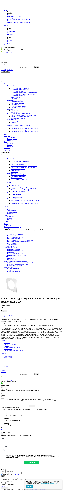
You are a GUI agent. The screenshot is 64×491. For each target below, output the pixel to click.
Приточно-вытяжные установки (20, 107)
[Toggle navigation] (1, 81)
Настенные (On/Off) (16, 121)
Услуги (6, 25)
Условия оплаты (11, 31)
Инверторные (14, 122)
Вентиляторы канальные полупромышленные (24, 92)
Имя (2, 392)
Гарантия (10, 34)
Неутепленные (15, 112)
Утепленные (14, 110)
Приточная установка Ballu (18, 103)
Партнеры (10, 43)
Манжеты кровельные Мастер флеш (21, 116)
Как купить (7, 27)
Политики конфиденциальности (44, 400)
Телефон (3, 395)
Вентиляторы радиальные (18, 95)
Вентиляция (10, 15)
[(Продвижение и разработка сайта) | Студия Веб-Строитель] (5, 384)
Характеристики (8, 315)
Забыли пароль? (16, 474)
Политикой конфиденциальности (48, 483)
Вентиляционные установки (19, 106)
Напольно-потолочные (17, 124)
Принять (29, 486)
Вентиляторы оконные (17, 91)
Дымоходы (10, 18)
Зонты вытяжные (15, 97)
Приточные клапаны (16, 104)
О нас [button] (5, 142)
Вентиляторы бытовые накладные (20, 88)
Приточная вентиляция (14, 16)
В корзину (3, 311)
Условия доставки (12, 32)
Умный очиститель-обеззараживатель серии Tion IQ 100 (26, 128)
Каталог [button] (6, 83)
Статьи (6, 24)
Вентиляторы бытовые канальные (20, 89)
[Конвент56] (17, 7)
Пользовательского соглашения (37, 478)
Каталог (6, 10)
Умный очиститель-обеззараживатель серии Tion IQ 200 (26, 130)
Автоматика (14, 98)
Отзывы (9, 41)
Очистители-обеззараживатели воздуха (18, 22)
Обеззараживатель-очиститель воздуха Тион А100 (25, 127)
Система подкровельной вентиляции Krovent (23, 115)
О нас (5, 35)
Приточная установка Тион (18, 101)
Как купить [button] (7, 136)
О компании (10, 40)
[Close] (2, 387)
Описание (7, 313)
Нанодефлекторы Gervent (18, 118)
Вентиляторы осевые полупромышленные (23, 94)
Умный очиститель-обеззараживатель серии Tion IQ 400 (26, 131)
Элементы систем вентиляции (19, 86)
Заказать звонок (5, 71)
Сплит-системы (11, 21)
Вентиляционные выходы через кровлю (18, 19)
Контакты (7, 44)
